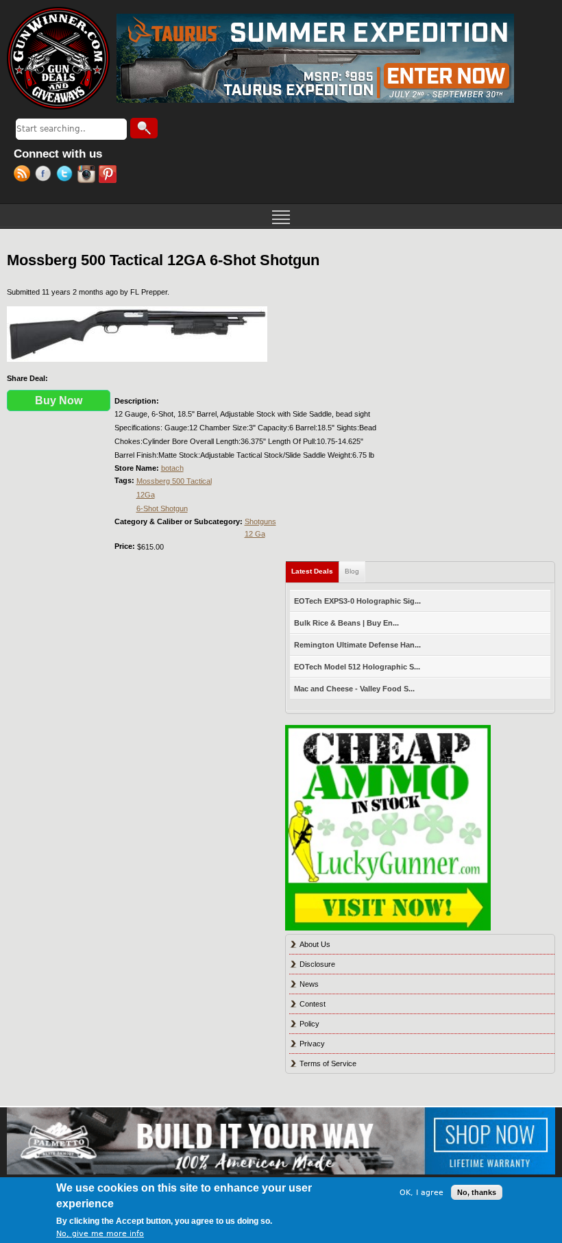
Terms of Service (328, 1063)
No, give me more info (100, 1233)
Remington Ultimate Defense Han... (357, 645)
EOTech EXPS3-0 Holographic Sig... (357, 601)
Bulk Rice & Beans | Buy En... (346, 623)
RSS (24, 175)
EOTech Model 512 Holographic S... (357, 667)
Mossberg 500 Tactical (174, 481)
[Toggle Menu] (281, 216)
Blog (352, 571)
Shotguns (260, 521)
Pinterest (109, 175)
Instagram (88, 175)
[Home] (58, 58)
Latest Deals (315, 571)
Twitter (66, 175)
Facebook (45, 175)
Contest (313, 1004)
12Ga (145, 495)
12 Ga (255, 534)
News (309, 984)
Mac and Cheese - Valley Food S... (354, 689)
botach (172, 468)
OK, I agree (421, 1192)
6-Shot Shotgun (162, 508)
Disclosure (317, 964)
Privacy (312, 1043)
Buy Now (58, 400)
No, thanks (476, 1192)
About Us (315, 944)
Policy (309, 1024)
